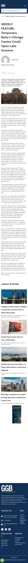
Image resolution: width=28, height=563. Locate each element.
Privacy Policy (14, 557)
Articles (2, 16)
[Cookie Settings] (2, 560)
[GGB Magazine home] (3, 6)
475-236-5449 (7, 520)
